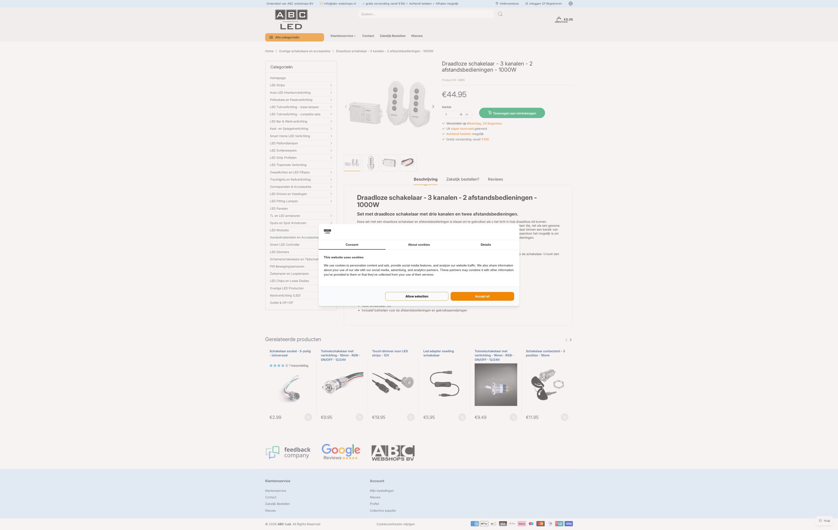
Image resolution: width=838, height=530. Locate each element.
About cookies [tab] (419, 244)
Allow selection (416, 296)
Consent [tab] (352, 244)
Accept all (482, 296)
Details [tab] (486, 244)
